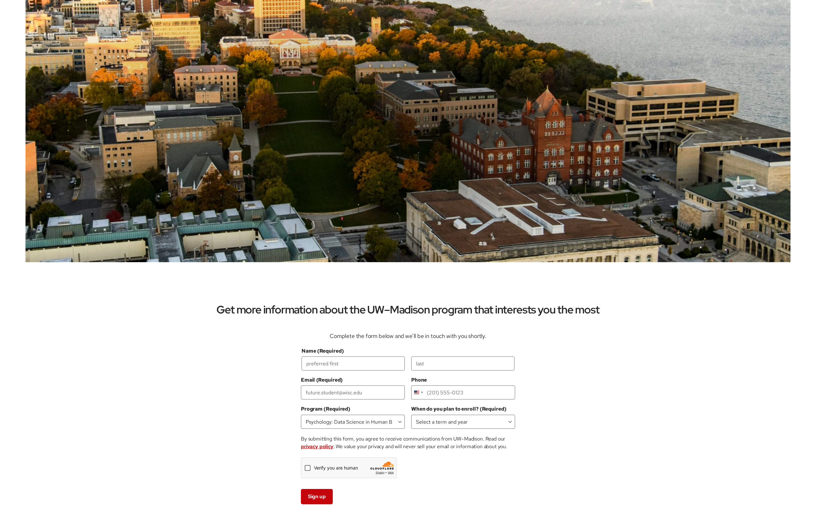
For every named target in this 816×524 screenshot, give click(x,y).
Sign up (317, 496)
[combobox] (418, 392)
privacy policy (317, 446)
